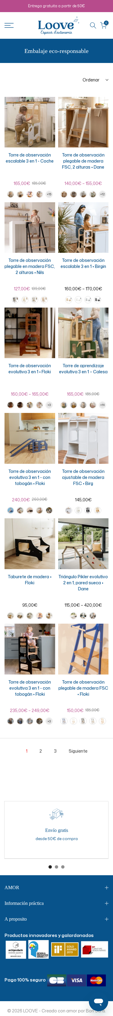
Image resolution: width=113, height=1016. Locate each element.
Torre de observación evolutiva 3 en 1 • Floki (29, 368)
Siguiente (78, 751)
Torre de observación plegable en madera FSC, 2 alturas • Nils (30, 266)
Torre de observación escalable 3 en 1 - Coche (30, 158)
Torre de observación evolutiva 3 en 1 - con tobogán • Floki (29, 477)
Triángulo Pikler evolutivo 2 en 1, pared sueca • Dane (83, 583)
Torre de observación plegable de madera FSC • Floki (83, 688)
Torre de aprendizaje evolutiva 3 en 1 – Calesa (83, 368)
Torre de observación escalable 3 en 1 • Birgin (83, 263)
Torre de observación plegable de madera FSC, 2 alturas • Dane (83, 161)
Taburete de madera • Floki (30, 580)
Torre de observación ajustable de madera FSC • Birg (83, 477)
